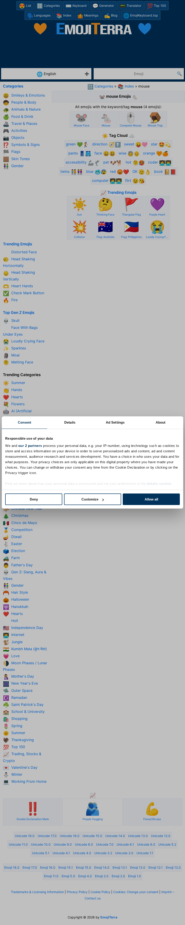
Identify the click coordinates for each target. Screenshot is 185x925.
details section (159, 484)
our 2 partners (30, 446)
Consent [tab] (24, 422)
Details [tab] (69, 422)
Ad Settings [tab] (115, 422)
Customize (89, 499)
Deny (34, 499)
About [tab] (161, 422)
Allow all (151, 499)
